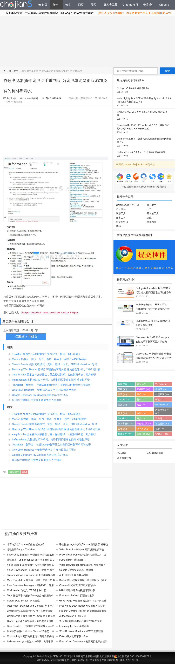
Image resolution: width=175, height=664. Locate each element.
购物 (118, 226)
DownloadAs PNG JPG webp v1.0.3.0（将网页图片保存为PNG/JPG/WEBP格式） (143, 128)
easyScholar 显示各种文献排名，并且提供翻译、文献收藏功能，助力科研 (54, 374)
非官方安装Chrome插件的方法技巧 (25, 544)
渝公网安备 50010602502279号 (134, 656)
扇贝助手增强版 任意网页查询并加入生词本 (36, 400)
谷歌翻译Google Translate (21, 549)
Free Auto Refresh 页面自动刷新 (76, 595)
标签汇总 (83, 660)
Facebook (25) (162, 404)
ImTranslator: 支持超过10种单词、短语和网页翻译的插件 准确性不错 (51, 379)
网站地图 (113, 660)
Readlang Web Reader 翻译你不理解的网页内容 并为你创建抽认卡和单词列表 (56, 369)
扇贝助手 (14, 472)
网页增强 (151, 221)
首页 (44, 4)
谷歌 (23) (141, 413)
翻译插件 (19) (124, 433)
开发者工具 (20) (144, 423)
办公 (55, 4)
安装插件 (148, 4)
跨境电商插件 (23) (162, 411)
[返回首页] (4, 70)
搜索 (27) (122, 404)
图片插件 (121, 209)
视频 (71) (122, 384)
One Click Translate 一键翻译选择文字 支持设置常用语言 (44, 389)
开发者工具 (110, 4)
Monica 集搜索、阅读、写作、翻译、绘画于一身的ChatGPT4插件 (49, 359)
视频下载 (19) (143, 433)
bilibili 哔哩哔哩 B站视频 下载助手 (77, 590)
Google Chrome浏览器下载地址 (76, 570)
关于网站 (71, 660)
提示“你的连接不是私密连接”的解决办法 (80, 621)
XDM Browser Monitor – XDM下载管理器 (81, 631)
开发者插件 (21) (125, 423)
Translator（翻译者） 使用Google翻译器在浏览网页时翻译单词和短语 (51, 384)
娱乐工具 (121, 213)
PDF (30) (141, 394)
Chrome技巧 (130, 4)
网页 (81, 4)
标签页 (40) (160, 389)
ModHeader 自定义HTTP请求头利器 (26, 590)
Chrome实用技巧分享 (127, 204)
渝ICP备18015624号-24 (62, 656)
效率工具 (121, 217)
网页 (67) (141, 384)
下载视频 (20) (162, 423)
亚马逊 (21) (160, 418)
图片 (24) (122, 413)
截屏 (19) (159, 428)
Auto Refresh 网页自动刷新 (74, 575)
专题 (104, 660)
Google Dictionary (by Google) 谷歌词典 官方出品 (40, 395)
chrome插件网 (30, 98)
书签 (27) (159, 399)
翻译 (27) (141, 399)
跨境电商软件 (124, 458)
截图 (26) (141, 404)
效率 (68, 4)
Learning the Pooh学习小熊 (74, 626)
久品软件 (121, 453)
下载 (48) (122, 389)
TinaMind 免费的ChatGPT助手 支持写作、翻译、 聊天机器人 (46, 354)
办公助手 (13, 70)
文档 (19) (122, 428)
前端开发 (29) (162, 394)
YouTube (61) (161, 384)
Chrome (164, 4)
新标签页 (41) (143, 389)
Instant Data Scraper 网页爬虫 (23, 600)
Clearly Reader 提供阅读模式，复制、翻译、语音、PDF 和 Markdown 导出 (54, 364)
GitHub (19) (142, 428)
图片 (93, 4)
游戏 (149, 217)
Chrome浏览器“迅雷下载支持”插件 (77, 585)
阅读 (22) (141, 418)
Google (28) (123, 399)
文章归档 (94, 660)
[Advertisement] (87, 42)
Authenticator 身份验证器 (72, 615)
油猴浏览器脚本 (155, 453)
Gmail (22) (123, 418)
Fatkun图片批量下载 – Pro (73, 636)
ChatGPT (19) (162, 433)
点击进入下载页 (26, 336)
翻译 (24, 472)
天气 (149, 209)
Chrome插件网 (16, 5)
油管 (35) (122, 394)
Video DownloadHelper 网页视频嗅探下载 (81, 549)
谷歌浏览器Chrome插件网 (51, 660)
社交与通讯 (122, 221)
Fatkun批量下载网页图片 (72, 559)
